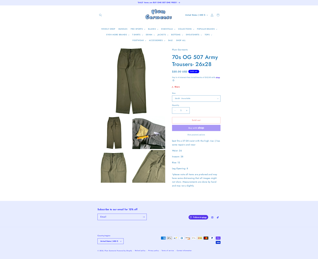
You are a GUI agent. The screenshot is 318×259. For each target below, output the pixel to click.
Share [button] (177, 86)
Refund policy (140, 250)
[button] (100, 15)
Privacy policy (153, 250)
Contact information (184, 250)
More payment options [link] (196, 134)
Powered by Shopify (124, 251)
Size (174, 93)
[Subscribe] (144, 217)
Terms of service (168, 250)
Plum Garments (110, 251)
